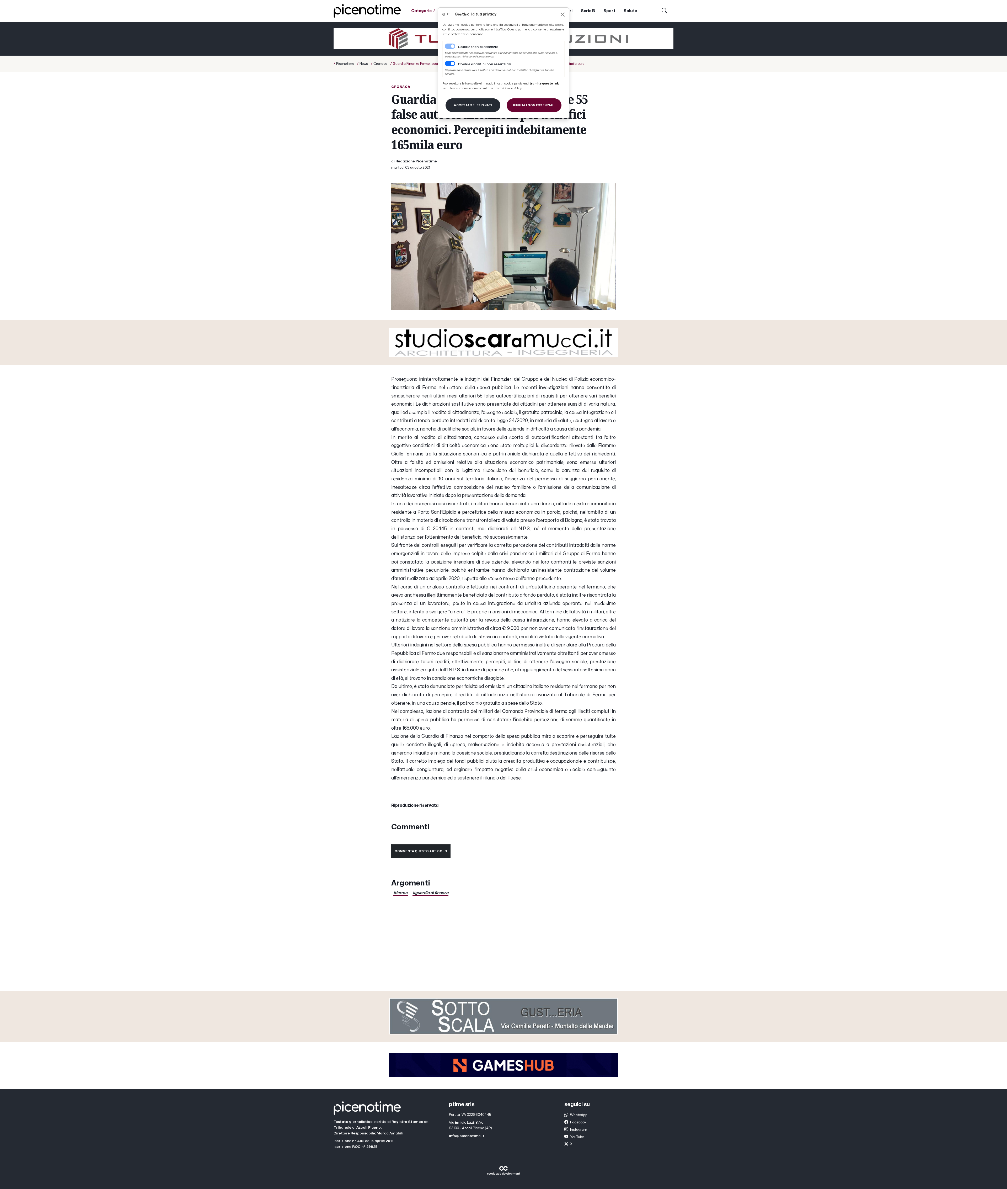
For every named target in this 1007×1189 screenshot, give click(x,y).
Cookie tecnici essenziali (479, 47)
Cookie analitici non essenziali (484, 64)
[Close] (563, 14)
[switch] (450, 63)
